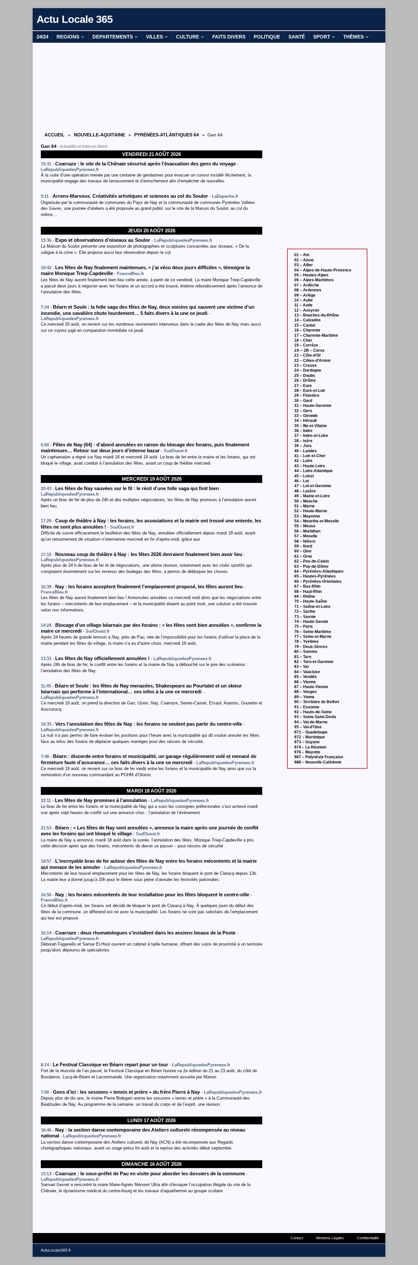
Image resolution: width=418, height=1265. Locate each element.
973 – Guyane (307, 742)
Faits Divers (229, 36)
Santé (296, 36)
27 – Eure (303, 385)
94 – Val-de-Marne (311, 722)
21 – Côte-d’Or (307, 355)
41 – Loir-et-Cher (310, 456)
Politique (267, 36)
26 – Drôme (305, 380)
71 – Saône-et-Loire (312, 606)
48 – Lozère (305, 491)
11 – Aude (303, 305)
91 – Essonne (306, 707)
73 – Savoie (305, 616)
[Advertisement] (152, 87)
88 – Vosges (305, 691)
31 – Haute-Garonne (312, 405)
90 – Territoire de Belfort (316, 702)
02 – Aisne (304, 260)
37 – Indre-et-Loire (311, 435)
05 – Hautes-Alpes (311, 275)
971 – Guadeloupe (311, 732)
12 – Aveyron (306, 310)
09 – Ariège (304, 295)
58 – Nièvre (304, 541)
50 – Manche (306, 501)
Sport (321, 36)
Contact (297, 1238)
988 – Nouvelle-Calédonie (318, 762)
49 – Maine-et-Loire (312, 496)
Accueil (54, 134)
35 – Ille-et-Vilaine (310, 426)
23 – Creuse (305, 365)
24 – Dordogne (307, 370)
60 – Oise (303, 551)
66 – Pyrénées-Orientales (318, 581)
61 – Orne (303, 556)
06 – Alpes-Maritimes (314, 280)
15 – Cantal (304, 325)
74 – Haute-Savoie (311, 621)
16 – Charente (307, 330)
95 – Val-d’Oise (308, 727)
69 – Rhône (304, 596)
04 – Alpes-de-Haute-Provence (322, 270)
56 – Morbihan (307, 531)
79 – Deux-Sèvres (311, 646)
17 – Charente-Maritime (316, 335)
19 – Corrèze (306, 345)
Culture (187, 36)
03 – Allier (303, 265)
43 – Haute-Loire (309, 466)
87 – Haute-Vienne (311, 687)
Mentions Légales (330, 1238)
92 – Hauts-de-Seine (313, 712)
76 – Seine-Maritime (312, 631)
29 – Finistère (306, 395)
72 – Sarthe (304, 611)
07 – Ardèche (306, 285)
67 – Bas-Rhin (307, 586)
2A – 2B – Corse (309, 350)
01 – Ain (301, 255)
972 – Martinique (309, 737)
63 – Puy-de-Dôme (311, 566)
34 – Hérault (305, 420)
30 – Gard (303, 400)
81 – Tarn (302, 657)
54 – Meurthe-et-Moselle (316, 521)
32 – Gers (303, 411)
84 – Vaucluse (307, 672)
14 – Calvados (307, 320)
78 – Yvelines (306, 641)
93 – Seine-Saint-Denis (315, 717)
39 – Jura (303, 445)
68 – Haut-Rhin (308, 591)
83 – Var (301, 666)
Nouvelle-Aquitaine (99, 134)
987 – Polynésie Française (318, 757)
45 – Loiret (304, 476)
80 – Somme (305, 651)
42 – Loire (303, 460)
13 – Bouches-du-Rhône (316, 315)
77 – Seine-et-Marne (312, 636)
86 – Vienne (305, 682)
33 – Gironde (306, 415)
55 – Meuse (304, 526)
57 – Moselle (305, 536)
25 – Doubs (304, 375)
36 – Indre (303, 430)
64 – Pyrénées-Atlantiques (319, 571)
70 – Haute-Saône (310, 601)
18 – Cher (303, 340)
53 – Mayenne (307, 516)
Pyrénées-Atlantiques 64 (166, 134)
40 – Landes (305, 451)
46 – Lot (301, 481)
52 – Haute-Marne (310, 511)
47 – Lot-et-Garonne (312, 486)
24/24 (42, 36)
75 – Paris (303, 626)
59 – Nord (303, 546)
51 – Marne (304, 506)
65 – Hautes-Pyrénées (315, 576)
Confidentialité (368, 1238)
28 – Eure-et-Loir (309, 390)
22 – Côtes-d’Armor (312, 360)
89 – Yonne (304, 697)
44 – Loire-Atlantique (313, 471)
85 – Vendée (305, 676)
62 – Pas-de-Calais (311, 561)
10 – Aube (303, 300)
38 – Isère (303, 441)
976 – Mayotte (307, 752)
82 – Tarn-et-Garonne (313, 661)
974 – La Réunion (310, 747)
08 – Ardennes (307, 290)
